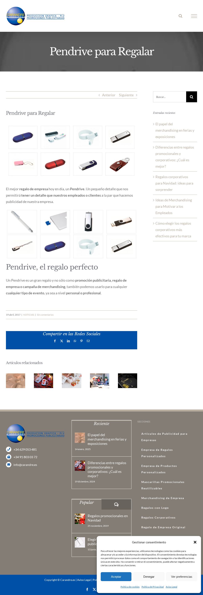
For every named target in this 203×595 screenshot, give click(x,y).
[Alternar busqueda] (180, 16)
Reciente (101, 423)
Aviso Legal (171, 586)
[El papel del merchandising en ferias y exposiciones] (80, 438)
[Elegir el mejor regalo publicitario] (80, 542)
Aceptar (116, 576)
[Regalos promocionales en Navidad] (80, 519)
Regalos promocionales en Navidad (108, 518)
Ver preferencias (181, 576)
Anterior (108, 95)
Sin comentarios (45, 314)
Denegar (148, 576)
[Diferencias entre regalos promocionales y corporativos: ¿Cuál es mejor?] (80, 466)
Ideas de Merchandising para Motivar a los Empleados (173, 206)
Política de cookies (130, 586)
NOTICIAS (28, 314)
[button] (195, 542)
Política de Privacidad (153, 586)
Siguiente (126, 95)
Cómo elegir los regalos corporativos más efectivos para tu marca (173, 229)
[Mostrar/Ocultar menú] (194, 16)
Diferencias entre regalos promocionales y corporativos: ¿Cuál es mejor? (107, 469)
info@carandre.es (25, 465)
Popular (86, 502)
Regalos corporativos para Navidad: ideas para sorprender (174, 183)
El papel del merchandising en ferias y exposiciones (174, 130)
